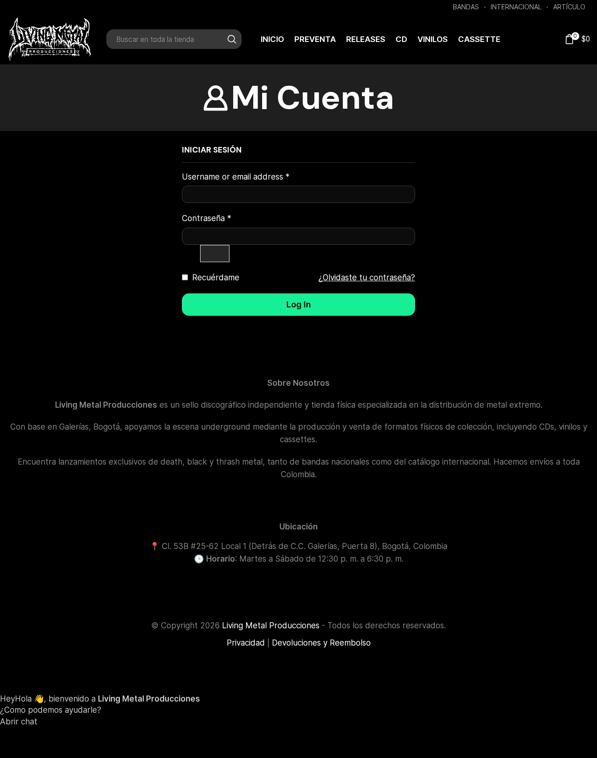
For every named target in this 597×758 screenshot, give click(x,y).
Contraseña (206, 218)
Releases (365, 39)
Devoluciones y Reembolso (321, 642)
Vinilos (432, 39)
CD (401, 39)
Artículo (569, 7)
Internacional (516, 7)
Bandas (466, 7)
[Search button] (231, 39)
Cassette (479, 39)
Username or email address (236, 176)
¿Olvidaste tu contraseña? (367, 277)
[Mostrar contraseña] (215, 253)
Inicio (272, 39)
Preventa (315, 39)
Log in (298, 304)
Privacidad (246, 642)
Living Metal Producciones (270, 625)
